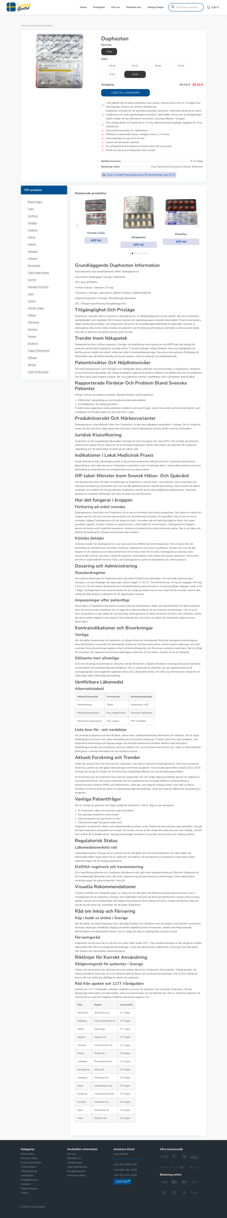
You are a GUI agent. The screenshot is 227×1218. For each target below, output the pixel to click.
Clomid (32, 279)
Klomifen (181, 234)
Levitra (32, 301)
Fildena (32, 315)
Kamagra (33, 251)
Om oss (115, 7)
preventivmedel (34, 25)
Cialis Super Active (38, 272)
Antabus (32, 223)
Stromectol (34, 265)
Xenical (32, 364)
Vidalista (33, 230)
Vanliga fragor (155, 7)
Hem (23, 25)
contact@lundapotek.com (128, 1159)
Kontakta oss (133, 7)
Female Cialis (96, 233)
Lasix (31, 294)
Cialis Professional (38, 372)
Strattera (33, 343)
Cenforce (33, 216)
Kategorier (99, 7)
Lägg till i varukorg (125, 92)
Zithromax (33, 322)
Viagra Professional (38, 350)
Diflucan (32, 357)
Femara (32, 336)
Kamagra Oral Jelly (38, 287)
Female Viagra (36, 308)
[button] (96, 240)
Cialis (31, 209)
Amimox (32, 329)
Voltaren (32, 258)
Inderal (32, 244)
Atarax (31, 237)
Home (83, 7)
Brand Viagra (35, 201)
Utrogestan (138, 237)
